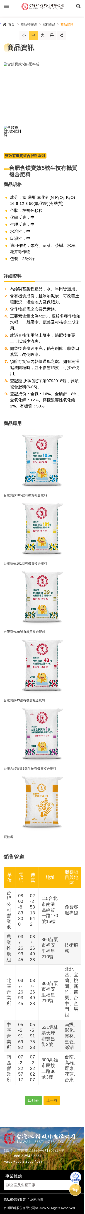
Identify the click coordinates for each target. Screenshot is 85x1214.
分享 (61, 35)
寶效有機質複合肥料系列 (25, 156)
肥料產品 (49, 24)
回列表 (33, 1100)
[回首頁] (42, 6)
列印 (52, 35)
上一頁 (51, 1100)
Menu (6, 6)
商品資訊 (67, 24)
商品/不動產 (29, 24)
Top (75, 1190)
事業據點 (13, 1176)
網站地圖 (36, 1199)
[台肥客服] (75, 1177)
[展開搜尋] (78, 6)
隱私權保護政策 (15, 1199)
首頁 (11, 24)
